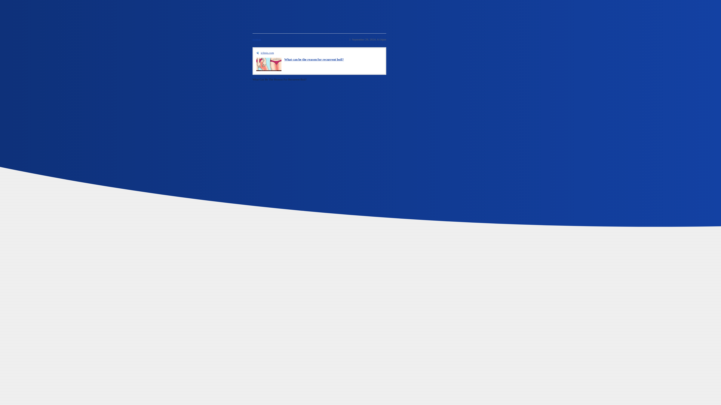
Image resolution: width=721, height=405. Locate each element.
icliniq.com (267, 52)
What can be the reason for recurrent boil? (314, 59)
